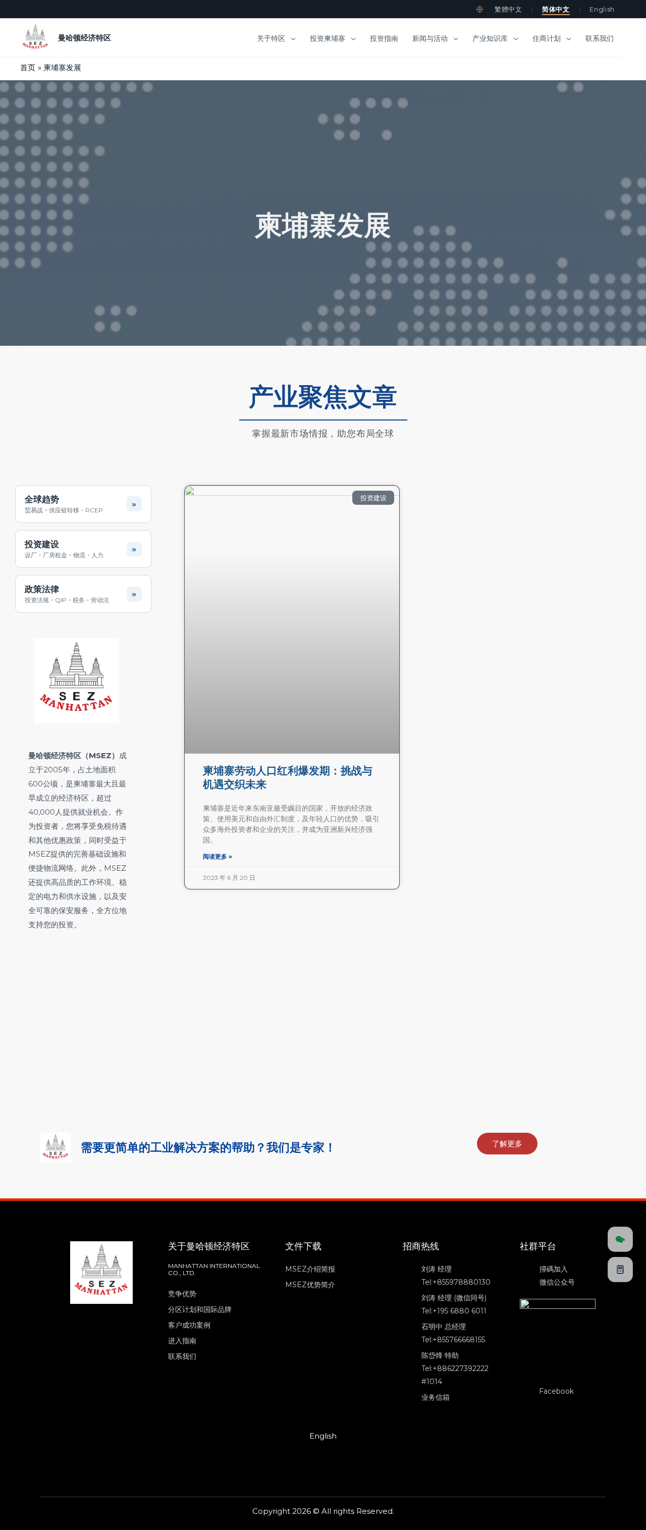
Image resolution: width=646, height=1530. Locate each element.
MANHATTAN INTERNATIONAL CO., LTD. (214, 1269)
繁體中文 (508, 9)
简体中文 (556, 9)
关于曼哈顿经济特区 (209, 1246)
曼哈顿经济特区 (84, 37)
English (602, 9)
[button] (291, 38)
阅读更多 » (217, 856)
